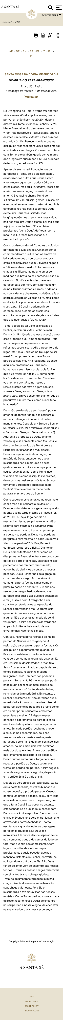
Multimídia (31, 97)
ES (31, 51)
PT (32, 55)
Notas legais (31, 1001)
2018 (17, 21)
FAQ (31, 996)
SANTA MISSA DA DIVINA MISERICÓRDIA (31, 74)
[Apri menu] (58, 7)
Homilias (8, 21)
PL (49, 51)
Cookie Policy (31, 1006)
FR (37, 51)
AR (11, 51)
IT (44, 51)
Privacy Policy (31, 1011)
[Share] (57, 36)
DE (18, 51)
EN (25, 51)
